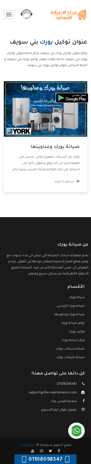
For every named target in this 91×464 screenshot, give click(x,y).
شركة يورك (77, 297)
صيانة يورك (27, 445)
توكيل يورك (77, 332)
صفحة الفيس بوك (64, 401)
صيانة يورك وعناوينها (55, 147)
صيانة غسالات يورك (70, 349)
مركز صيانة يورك (73, 340)
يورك (58, 53)
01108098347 (67, 384)
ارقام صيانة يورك (73, 323)
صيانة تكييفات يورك (70, 357)
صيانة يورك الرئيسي (71, 306)
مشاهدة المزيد (64, 181)
